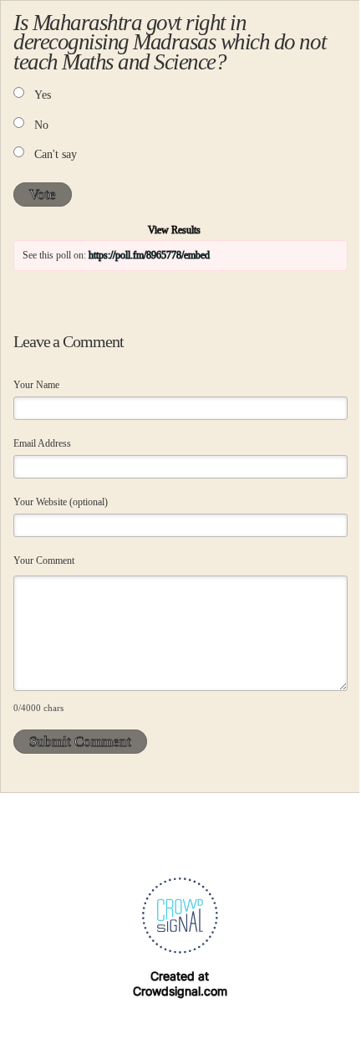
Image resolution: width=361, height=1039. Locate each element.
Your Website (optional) (60, 502)
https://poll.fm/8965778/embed (149, 255)
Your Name (36, 385)
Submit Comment (80, 742)
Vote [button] (42, 194)
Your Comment (43, 560)
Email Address (42, 443)
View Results (174, 230)
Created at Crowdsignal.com (180, 983)
